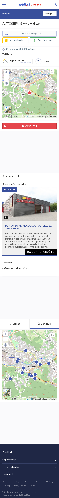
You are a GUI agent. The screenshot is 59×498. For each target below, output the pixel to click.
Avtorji (34, 485)
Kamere (46, 61)
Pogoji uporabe (20, 485)
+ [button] (6, 72)
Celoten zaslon (52, 71)
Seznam (16, 323)
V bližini (5, 54)
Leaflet (28, 116)
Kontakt (39, 482)
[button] (6, 83)
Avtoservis (7, 267)
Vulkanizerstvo (21, 267)
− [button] (6, 77)
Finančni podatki (45, 40)
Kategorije (27, 482)
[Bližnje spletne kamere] (38, 61)
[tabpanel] (29, 221)
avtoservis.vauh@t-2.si (31, 33)
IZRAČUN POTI (29, 125)
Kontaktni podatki (17, 40)
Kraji (17, 482)
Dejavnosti (7, 482)
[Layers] (7, 109)
